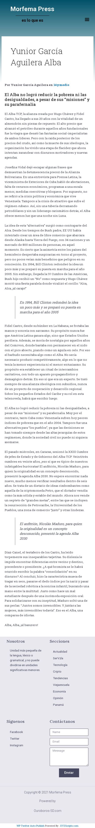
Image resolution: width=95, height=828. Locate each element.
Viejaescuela (61, 684)
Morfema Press (32, 9)
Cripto (57, 671)
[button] (87, 19)
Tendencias (60, 678)
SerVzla (58, 658)
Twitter (14, 738)
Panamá (58, 704)
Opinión (58, 698)
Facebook (16, 732)
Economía (59, 691)
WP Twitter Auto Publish (30, 825)
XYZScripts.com (69, 825)
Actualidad (60, 651)
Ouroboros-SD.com (47, 810)
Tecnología (60, 665)
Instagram (16, 745)
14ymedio (61, 85)
